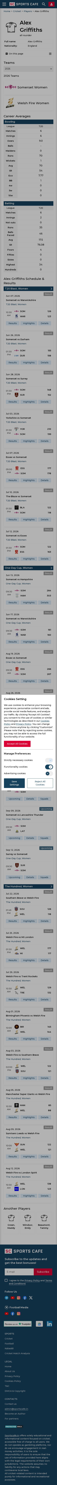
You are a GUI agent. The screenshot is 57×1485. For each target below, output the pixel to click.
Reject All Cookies (40, 783)
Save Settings (14, 783)
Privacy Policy (23, 724)
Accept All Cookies (17, 743)
